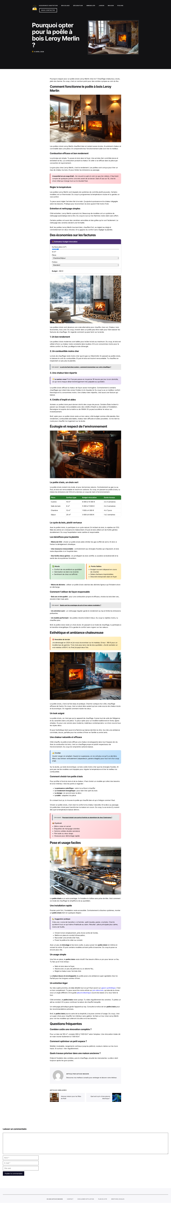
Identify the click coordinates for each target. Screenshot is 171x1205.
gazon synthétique (108, 988)
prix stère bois (98, 990)
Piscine (120, 5)
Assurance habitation (48, 5)
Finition (54, 262)
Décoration (78, 5)
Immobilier (90, 5)
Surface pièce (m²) (59, 247)
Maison (111, 5)
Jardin (101, 5)
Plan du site (102, 1199)
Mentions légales (117, 1199)
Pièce (54, 255)
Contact (70, 1199)
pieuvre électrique (84, 993)
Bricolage (65, 5)
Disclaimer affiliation (86, 1199)
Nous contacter (48, 10)
